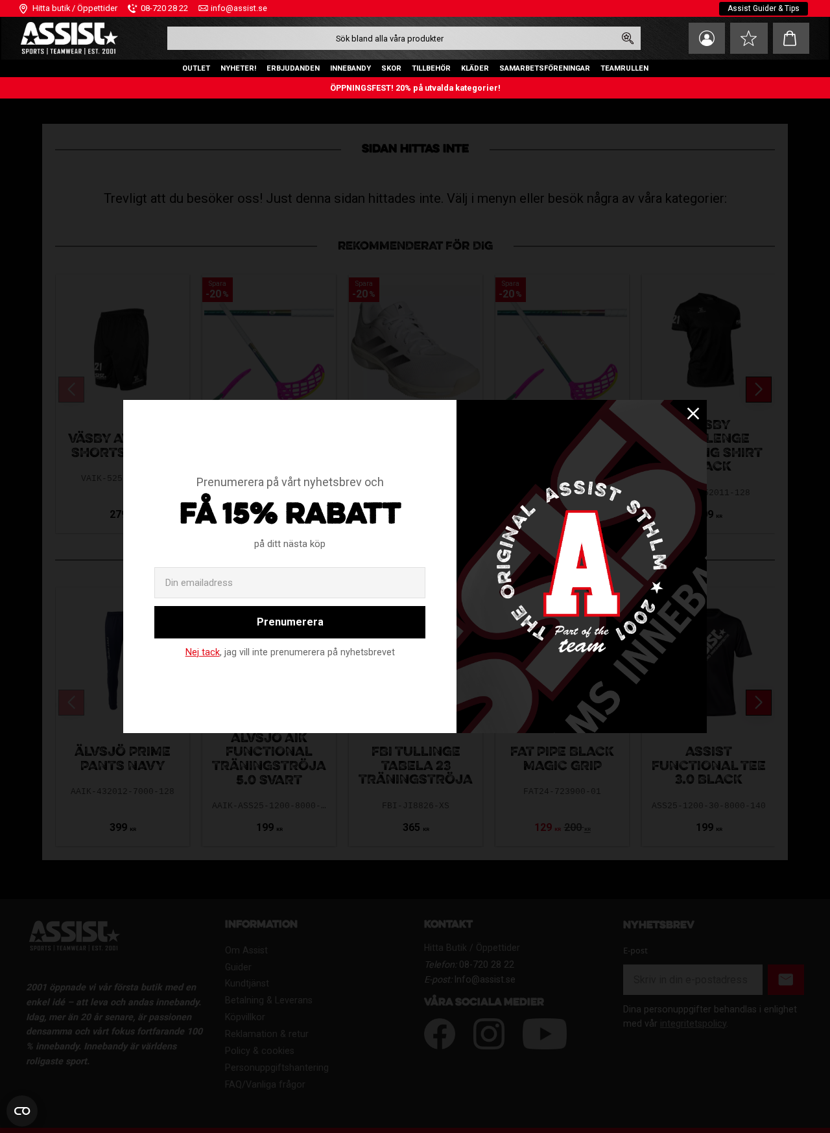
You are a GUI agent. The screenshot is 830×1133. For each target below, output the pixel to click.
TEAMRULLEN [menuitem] (624, 68)
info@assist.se (239, 8)
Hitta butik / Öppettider (74, 8)
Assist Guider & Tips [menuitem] (764, 8)
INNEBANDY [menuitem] (350, 68)
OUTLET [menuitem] (196, 68)
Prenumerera (290, 622)
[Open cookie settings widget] (22, 1111)
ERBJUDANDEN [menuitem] (293, 68)
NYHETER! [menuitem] (238, 68)
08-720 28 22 (164, 8)
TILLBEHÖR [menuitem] (431, 68)
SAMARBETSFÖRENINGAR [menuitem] (544, 68)
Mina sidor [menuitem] (707, 38)
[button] (749, 38)
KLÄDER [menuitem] (475, 68)
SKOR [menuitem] (391, 68)
